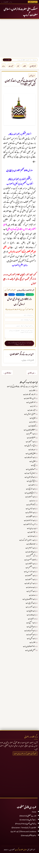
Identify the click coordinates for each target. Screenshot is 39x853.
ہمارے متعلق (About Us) (28, 815)
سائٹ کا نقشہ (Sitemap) (28, 835)
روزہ (3, 66)
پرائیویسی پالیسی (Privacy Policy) (25, 823)
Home (34, 811)
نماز (18, 66)
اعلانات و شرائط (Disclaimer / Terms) (24, 827)
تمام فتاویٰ (33, 66)
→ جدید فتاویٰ (32, 372)
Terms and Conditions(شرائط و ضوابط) (23, 831)
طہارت (11, 66)
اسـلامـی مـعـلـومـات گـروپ (21, 849)
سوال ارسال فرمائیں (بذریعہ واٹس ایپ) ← (19, 343)
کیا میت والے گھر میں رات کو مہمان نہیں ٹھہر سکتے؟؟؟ (20, 82)
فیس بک (11, 294)
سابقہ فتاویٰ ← (7, 372)
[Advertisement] (19, 38)
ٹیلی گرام (20, 294)
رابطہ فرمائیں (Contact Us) (28, 819)
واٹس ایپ (30, 294)
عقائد (24, 66)
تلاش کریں (7, 60)
